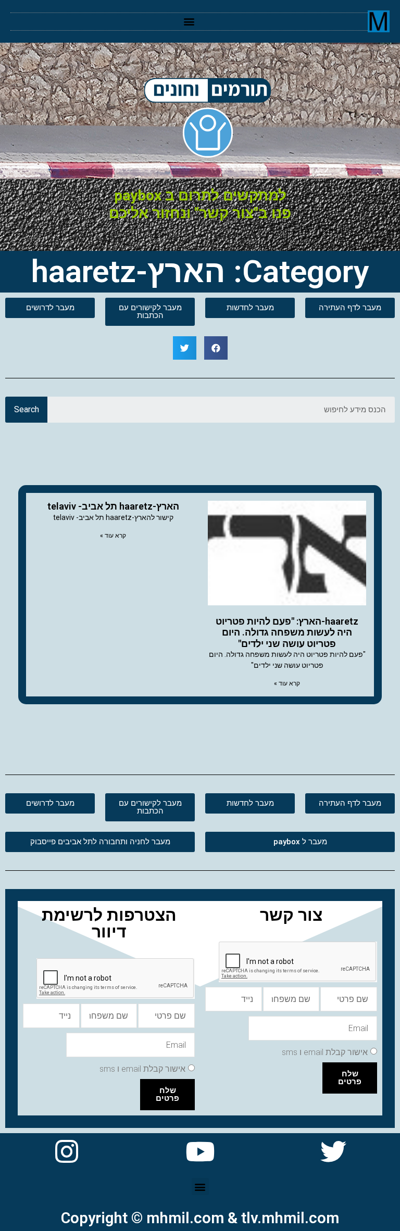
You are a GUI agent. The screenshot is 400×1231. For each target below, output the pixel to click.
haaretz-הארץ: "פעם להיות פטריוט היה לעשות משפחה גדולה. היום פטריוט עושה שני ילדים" (287, 632)
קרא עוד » (287, 683)
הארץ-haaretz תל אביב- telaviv (113, 506)
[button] (189, 21)
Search (26, 409)
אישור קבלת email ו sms (325, 1052)
